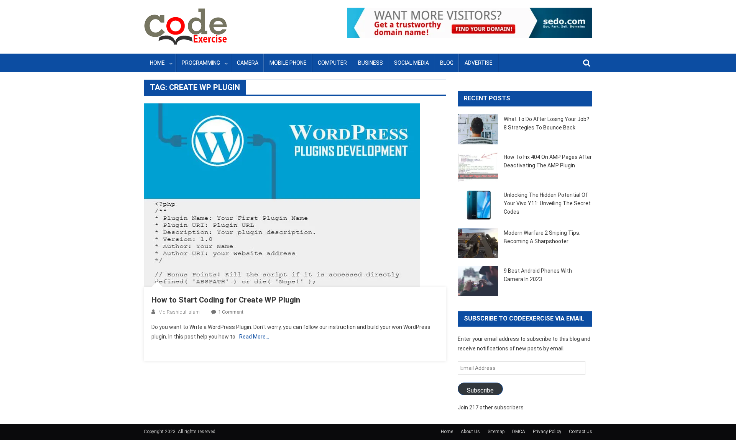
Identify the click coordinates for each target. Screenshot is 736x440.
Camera (247, 63)
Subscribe (480, 390)
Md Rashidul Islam (179, 312)
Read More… (254, 337)
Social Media (411, 63)
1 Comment (230, 312)
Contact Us (580, 431)
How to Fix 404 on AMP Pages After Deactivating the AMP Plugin (548, 161)
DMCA (518, 431)
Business (370, 63)
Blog (446, 63)
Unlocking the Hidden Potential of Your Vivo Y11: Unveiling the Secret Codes (547, 203)
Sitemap (496, 431)
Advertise (479, 63)
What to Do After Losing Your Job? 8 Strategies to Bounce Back (546, 123)
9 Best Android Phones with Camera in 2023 (538, 275)
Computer (332, 63)
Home (157, 63)
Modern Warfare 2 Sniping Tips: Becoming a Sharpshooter (542, 237)
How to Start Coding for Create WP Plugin (225, 299)
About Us (470, 431)
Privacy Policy (547, 431)
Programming (201, 63)
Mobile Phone (288, 63)
